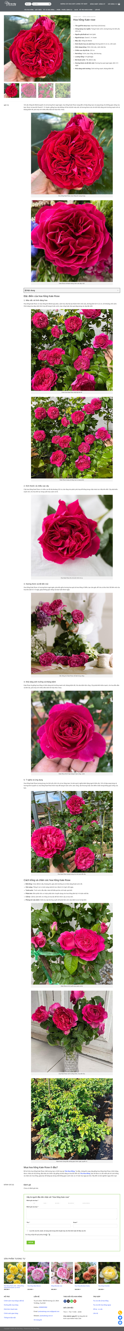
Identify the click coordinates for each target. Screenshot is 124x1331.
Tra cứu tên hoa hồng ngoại (102, 1305)
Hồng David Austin (89, 16)
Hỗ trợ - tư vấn (97, 1309)
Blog (76, 9)
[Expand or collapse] (118, 290)
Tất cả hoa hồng (48, 9)
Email (75, 1222)
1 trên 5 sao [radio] (29, 1203)
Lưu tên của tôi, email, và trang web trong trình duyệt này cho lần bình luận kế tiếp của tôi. (57, 1231)
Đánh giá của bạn (32, 1200)
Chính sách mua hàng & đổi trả (14, 1301)
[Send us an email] (68, 1301)
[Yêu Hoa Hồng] (13, 4)
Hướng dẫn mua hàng (11, 1305)
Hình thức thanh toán (10, 1309)
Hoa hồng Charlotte (104, 1286)
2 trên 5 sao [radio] (39, 1203)
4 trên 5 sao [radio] (64, 1203)
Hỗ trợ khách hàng (85, 9)
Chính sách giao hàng (11, 1313)
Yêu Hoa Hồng (70, 1171)
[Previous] (7, 48)
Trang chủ (77, 16)
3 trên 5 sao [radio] (51, 1203)
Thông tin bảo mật (10, 1317)
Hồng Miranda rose (56, 1286)
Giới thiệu (38, 9)
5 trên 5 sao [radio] (78, 1203)
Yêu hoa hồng (29, 9)
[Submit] (49, 4)
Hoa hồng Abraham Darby (82, 1286)
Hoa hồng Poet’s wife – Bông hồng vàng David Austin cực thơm (14, 1286)
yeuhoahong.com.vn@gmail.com (48, 1311)
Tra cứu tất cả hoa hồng (100, 1301)
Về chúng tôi (38, 1320)
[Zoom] (6, 79)
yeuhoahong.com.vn (46, 1315)
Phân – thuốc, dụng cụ (64, 9)
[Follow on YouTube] (74, 1301)
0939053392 (43, 1307)
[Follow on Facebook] (65, 1301)
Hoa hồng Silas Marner (34, 1286)
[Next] (67, 48)
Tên (28, 1222)
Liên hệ (97, 9)
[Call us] (71, 1301)
